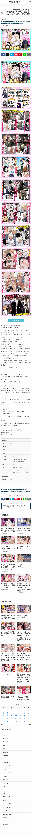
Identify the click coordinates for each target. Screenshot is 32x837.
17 (28, 715)
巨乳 (2, 23)
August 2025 (6, 776)
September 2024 (7, 814)
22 (20, 718)
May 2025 (5, 786)
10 (28, 713)
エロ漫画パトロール (16, 2)
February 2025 (6, 797)
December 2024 (7, 803)
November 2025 (7, 766)
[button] (3, 54)
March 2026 (6, 752)
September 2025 (7, 772)
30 (24, 721)
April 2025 (5, 790)
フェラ (13, 21)
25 (3, 721)
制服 (24, 21)
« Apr (2, 724)
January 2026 (6, 759)
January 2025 (6, 800)
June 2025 (5, 783)
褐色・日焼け (13, 23)
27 (11, 721)
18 (3, 718)
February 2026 (6, 755)
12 (7, 715)
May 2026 (5, 745)
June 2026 (5, 741)
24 (28, 718)
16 (24, 715)
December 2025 (7, 762)
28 (16, 721)
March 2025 (6, 793)
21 (16, 718)
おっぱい (4, 21)
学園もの (28, 21)
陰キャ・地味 (20, 23)
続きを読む (16, 320)
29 (20, 721)
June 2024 (5, 824)
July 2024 (5, 821)
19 (7, 718)
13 (11, 715)
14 (16, 715)
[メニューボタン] (2, 2)
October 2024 (6, 810)
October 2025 (6, 769)
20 (11, 718)
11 (3, 715)
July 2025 (5, 779)
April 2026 (5, 748)
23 (24, 718)
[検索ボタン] (30, 2)
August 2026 (6, 735)
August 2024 (6, 817)
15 (20, 715)
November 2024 (7, 807)
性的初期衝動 (7, 23)
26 (7, 721)
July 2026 (5, 738)
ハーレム (9, 21)
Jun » (29, 724)
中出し (17, 21)
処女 (21, 21)
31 (28, 721)
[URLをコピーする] (29, 54)
